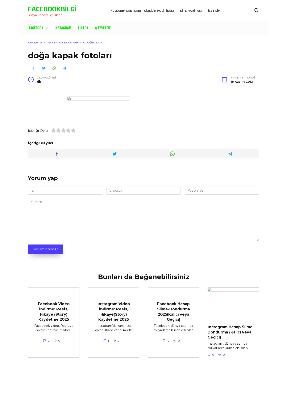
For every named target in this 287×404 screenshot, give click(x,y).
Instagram (63, 27)
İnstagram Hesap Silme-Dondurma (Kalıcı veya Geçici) (231, 332)
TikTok (83, 27)
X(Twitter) (103, 27)
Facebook (36, 27)
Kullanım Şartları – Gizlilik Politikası (142, 10)
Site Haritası (191, 10)
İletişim (214, 10)
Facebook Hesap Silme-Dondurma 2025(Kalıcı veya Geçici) (173, 312)
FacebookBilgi (52, 9)
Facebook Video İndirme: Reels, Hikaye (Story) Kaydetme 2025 (54, 312)
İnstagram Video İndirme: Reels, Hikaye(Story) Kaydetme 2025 (113, 312)
